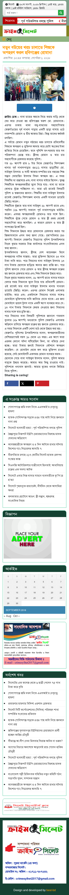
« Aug (7, 616)
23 (17, 597)
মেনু (8, 38)
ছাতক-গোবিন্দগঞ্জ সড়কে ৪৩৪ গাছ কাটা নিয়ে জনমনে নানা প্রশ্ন (36, 419)
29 (8, 603)
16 (17, 592)
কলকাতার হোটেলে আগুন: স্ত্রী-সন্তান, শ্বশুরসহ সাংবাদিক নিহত (31, 498)
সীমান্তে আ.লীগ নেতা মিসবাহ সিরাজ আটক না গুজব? (35, 741)
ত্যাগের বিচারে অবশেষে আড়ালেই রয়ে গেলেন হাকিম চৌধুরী (35, 749)
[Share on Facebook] (12, 383)
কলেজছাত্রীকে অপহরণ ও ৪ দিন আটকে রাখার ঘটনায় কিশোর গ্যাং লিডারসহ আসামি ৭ (35, 446)
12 (43, 587)
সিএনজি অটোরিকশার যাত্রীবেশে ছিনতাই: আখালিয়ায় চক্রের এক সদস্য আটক (35, 467)
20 (52, 592)
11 (34, 587)
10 (26, 587)
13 (52, 587)
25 (34, 597)
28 (61, 597)
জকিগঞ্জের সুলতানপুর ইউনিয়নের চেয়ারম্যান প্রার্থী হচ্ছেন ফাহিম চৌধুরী (33, 732)
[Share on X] (27, 383)
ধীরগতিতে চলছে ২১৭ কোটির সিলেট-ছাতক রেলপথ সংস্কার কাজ (35, 457)
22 (8, 597)
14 (61, 587)
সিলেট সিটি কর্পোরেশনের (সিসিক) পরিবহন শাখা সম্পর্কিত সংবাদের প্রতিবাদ (33, 712)
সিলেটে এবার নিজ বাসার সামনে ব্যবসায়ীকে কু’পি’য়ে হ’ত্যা (35, 477)
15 (8, 592)
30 (17, 603)
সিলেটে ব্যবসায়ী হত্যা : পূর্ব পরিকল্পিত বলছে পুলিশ (35, 428)
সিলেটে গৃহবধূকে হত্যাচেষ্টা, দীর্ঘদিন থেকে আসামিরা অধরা (35, 488)
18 (34, 592)
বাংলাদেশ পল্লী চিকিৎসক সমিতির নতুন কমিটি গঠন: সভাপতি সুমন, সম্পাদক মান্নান (35, 776)
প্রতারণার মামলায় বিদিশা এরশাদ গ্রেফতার (29, 703)
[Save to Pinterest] (42, 383)
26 (43, 597)
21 (61, 592)
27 (52, 597)
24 (26, 597)
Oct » (16, 616)
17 (26, 592)
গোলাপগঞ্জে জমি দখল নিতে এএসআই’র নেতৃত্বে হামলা (33, 409)
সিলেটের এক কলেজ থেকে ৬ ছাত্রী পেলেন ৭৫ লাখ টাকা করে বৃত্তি (34, 685)
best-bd (51, 890)
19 (43, 592)
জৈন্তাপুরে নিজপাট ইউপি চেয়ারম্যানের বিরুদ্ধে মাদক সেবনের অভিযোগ (34, 436)
